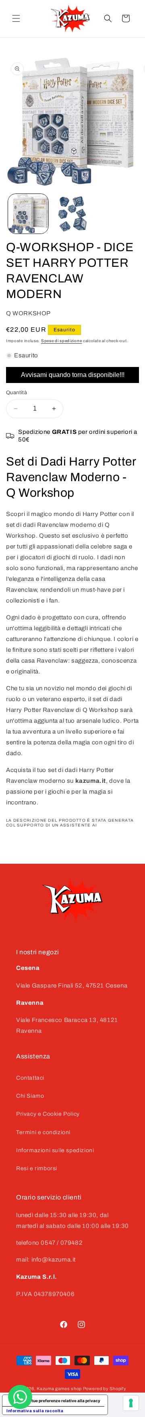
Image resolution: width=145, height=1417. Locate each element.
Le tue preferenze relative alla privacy (63, 1400)
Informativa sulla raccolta (35, 1410)
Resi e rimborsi (36, 1168)
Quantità (16, 392)
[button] (16, 18)
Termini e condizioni (43, 1132)
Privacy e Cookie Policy (48, 1114)
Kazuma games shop (59, 1388)
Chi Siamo (30, 1096)
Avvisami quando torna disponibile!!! (72, 374)
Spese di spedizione (61, 341)
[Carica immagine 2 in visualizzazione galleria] (72, 214)
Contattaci (30, 1078)
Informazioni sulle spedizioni (55, 1150)
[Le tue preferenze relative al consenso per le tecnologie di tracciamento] (131, 1403)
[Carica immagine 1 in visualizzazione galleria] (28, 214)
